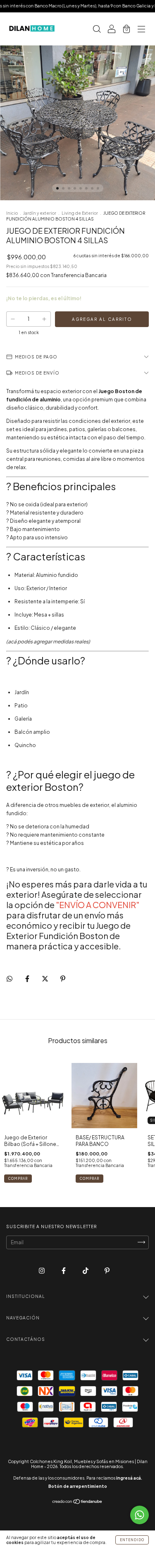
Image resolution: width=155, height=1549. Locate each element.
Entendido (132, 1540)
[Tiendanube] (77, 1502)
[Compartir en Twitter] (45, 978)
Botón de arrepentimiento (77, 1486)
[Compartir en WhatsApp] (9, 978)
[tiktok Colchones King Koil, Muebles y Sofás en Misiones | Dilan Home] (86, 1270)
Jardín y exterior (39, 213)
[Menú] (141, 30)
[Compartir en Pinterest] (63, 978)
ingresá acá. (129, 1477)
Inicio (12, 213)
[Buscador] (97, 30)
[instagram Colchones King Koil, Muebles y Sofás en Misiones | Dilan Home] (42, 1270)
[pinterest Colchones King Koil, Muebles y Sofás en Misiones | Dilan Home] (107, 1270)
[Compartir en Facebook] (27, 978)
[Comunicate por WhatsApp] (139, 1515)
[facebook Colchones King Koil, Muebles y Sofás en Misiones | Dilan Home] (64, 1270)
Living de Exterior (80, 213)
